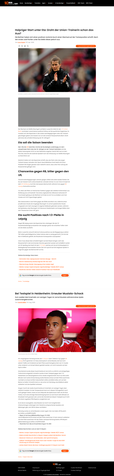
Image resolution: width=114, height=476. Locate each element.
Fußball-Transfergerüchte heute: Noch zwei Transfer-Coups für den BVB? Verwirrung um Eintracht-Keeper (42, 441)
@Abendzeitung (23, 422)
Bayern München (28, 457)
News (21, 3)
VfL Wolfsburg (25, 184)
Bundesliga (26, 281)
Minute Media (22, 470)
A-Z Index (59, 470)
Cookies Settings (76, 470)
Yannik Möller (22, 302)
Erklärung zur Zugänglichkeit (41, 470)
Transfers (37, 3)
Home (19, 281)
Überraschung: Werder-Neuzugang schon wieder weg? (36, 264)
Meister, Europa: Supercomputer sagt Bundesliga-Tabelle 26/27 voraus (41, 267)
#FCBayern (63, 419)
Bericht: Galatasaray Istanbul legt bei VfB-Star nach (35, 261)
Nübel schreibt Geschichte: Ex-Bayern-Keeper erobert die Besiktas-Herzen (42, 435)
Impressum (36, 468)
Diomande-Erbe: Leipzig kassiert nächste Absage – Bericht (37, 259)
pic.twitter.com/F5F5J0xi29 (36, 422)
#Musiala (25, 417)
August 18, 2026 (45, 415)
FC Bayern (45, 359)
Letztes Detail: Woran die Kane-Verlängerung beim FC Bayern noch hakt (41, 445)
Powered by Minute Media (53, 474)
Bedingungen (60, 468)
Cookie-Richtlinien (76, 468)
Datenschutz (92, 468)
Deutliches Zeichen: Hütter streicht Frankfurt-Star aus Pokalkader (39, 269)
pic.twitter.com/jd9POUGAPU (27, 413)
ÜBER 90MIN (21, 468)
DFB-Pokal (89, 3)
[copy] (28, 46)
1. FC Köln (42, 245)
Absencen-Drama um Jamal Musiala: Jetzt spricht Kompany (38, 438)
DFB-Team (81, 3)
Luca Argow (21, 42)
